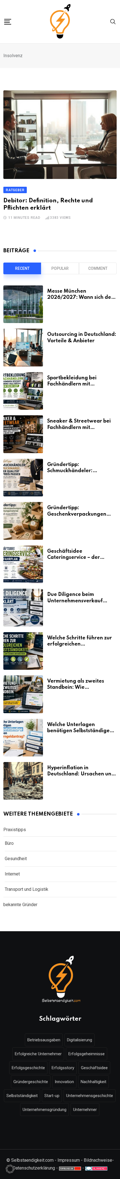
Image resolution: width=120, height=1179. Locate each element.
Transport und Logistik (26, 889)
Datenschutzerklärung (34, 1168)
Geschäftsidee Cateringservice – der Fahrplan (73, 557)
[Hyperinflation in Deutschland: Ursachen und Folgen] (23, 781)
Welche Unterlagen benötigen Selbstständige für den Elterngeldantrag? (79, 731)
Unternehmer (85, 1109)
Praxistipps (14, 829)
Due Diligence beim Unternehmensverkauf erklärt (75, 601)
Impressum (68, 1160)
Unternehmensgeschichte (89, 1095)
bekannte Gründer (20, 904)
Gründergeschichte (30, 1081)
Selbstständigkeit (22, 1095)
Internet (12, 874)
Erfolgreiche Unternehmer (38, 1053)
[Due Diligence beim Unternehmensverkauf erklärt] (23, 607)
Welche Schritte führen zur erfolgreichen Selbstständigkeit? (79, 644)
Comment (97, 268)
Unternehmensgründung (44, 1109)
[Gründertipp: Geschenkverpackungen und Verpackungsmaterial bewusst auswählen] (23, 521)
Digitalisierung (79, 1039)
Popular (60, 268)
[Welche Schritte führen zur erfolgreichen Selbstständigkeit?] (23, 651)
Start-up (51, 1095)
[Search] (113, 21)
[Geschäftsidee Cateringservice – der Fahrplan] (23, 564)
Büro (9, 843)
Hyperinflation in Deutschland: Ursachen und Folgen (81, 774)
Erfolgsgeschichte (28, 1067)
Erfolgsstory (63, 1067)
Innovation (64, 1081)
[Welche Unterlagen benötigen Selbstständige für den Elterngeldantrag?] (23, 737)
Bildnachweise (98, 1160)
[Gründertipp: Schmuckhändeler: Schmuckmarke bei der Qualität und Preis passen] (23, 477)
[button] (10, 1169)
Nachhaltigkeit (93, 1081)
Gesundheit (16, 858)
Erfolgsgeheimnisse (86, 1053)
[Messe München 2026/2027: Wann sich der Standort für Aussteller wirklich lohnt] (23, 304)
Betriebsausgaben (43, 1039)
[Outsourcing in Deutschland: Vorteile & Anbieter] (23, 347)
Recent (22, 268)
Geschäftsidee (94, 1067)
